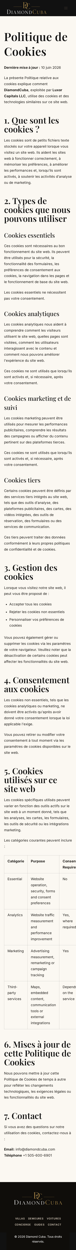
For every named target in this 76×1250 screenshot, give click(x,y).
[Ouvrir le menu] (66, 8)
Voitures (54, 1218)
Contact (54, 1224)
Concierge (23, 1224)
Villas (20, 1218)
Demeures (36, 1218)
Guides (39, 1224)
